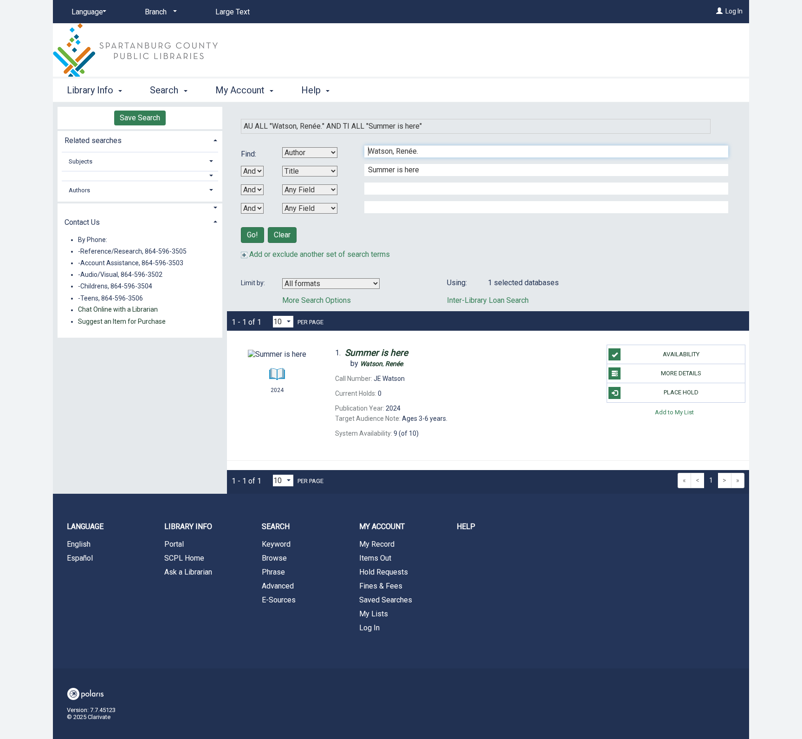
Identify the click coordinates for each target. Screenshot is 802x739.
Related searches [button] (93, 140)
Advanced (278, 586)
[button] (140, 176)
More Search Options (316, 300)
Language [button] (85, 526)
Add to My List (674, 412)
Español (80, 558)
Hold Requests (383, 572)
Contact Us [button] (82, 222)
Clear (282, 234)
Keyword (276, 544)
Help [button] (312, 90)
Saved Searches (385, 599)
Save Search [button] (140, 117)
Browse (274, 558)
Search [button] (165, 90)
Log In (734, 11)
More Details (681, 373)
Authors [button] (79, 190)
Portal (174, 544)
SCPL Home (184, 558)
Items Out (375, 558)
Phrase (273, 572)
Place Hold (681, 392)
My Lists (373, 613)
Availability (681, 354)
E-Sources (279, 599)
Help (466, 526)
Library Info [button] (91, 90)
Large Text (232, 11)
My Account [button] (241, 90)
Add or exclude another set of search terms (318, 254)
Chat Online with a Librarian (118, 310)
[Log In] (719, 11)
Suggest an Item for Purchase (122, 321)
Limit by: (253, 283)
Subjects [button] (80, 161)
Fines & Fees (380, 586)
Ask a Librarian (188, 572)
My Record (377, 544)
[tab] (140, 139)
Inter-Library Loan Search (488, 300)
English (79, 544)
